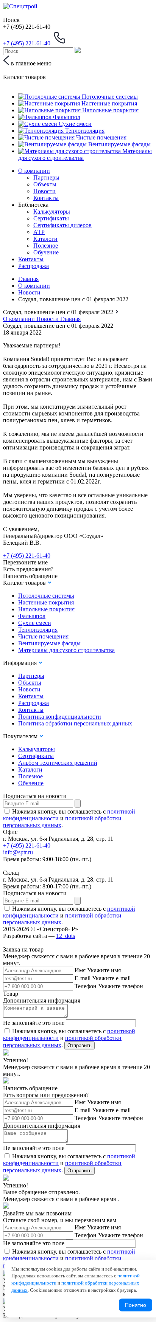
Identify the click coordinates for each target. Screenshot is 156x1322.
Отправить (79, 1045)
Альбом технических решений (57, 762)
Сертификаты (51, 218)
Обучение (46, 252)
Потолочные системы (46, 595)
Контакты (46, 198)
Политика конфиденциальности (59, 716)
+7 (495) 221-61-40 (26, 555)
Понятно (135, 1305)
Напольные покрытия (46, 609)
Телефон (86, 986)
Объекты (44, 184)
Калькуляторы (51, 211)
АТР (39, 232)
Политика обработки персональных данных (75, 723)
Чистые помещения (43, 636)
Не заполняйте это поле (33, 1023)
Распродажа (33, 266)
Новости (44, 191)
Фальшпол (31, 616)
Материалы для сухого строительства (66, 650)
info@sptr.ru (18, 852)
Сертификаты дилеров (62, 225)
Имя (80, 970)
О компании (34, 170)
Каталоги (45, 239)
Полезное (45, 245)
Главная (28, 279)
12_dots (65, 936)
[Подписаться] (78, 803)
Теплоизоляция (38, 629)
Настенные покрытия (46, 602)
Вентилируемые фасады (49, 643)
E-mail (82, 978)
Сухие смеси (34, 623)
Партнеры (46, 177)
